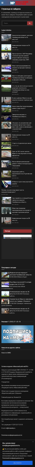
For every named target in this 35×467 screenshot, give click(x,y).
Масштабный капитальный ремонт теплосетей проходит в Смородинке (22, 163)
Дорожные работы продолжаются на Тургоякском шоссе (22, 173)
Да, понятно (17, 463)
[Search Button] (30, 23)
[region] (17, 453)
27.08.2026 (15, 204)
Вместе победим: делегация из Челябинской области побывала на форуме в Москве (22, 78)
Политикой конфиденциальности (13, 458)
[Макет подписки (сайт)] (17, 334)
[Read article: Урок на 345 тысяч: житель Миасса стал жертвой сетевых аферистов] (6, 153)
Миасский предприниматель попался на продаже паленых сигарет (21, 68)
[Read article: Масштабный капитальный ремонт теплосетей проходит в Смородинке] (6, 164)
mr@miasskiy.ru (10, 428)
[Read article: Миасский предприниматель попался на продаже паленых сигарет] (6, 68)
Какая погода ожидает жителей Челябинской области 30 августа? (22, 37)
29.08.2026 (15, 41)
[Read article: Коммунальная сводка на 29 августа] (6, 137)
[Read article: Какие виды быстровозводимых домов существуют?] (6, 108)
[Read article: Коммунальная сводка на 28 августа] (6, 220)
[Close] (33, 441)
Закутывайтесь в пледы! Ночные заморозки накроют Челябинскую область (22, 200)
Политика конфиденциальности (11, 435)
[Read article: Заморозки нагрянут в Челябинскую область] (6, 116)
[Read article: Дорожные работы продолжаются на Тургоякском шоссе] (6, 174)
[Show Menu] (2, 3)
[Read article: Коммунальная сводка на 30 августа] (6, 47)
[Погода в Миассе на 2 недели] (26, 238)
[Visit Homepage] (19, 3)
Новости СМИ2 (6, 353)
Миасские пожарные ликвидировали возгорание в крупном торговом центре (21, 210)
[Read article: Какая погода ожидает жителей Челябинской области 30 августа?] (6, 37)
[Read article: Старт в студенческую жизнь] (6, 145)
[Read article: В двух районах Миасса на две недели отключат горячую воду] (6, 100)
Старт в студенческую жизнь (21, 143)
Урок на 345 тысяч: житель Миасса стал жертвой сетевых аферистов (22, 153)
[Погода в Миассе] (17, 235)
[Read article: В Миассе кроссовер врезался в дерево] (6, 184)
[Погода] (7, 237)
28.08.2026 (15, 119)
